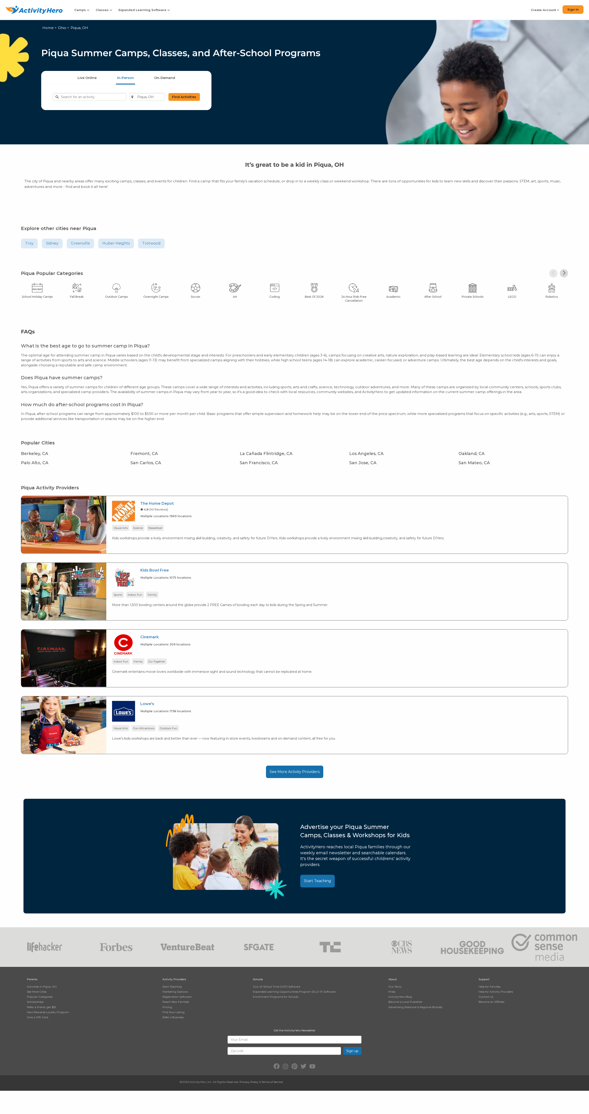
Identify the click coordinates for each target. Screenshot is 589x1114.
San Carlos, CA (145, 462)
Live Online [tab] (87, 78)
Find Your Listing (173, 1012)
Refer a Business (173, 1017)
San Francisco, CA (259, 462)
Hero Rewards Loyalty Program (48, 1012)
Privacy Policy (249, 1082)
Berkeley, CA (34, 453)
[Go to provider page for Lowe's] (123, 712)
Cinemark (149, 637)
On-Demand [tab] (164, 78)
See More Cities (36, 991)
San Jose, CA (362, 462)
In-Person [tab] (125, 78)
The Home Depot (157, 503)
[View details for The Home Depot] (63, 524)
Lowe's (147, 704)
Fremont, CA (144, 453)
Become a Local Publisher (405, 1001)
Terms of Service (272, 1082)
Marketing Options (175, 991)
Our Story (395, 986)
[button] (553, 273)
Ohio (62, 28)
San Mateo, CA (474, 462)
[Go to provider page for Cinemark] (123, 645)
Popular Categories (39, 996)
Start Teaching (317, 881)
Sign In (573, 9)
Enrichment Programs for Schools (275, 996)
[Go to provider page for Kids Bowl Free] (123, 578)
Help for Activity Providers (496, 991)
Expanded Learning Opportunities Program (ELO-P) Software (294, 991)
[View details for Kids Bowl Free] (63, 591)
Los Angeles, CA (366, 453)
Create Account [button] (544, 10)
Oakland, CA (472, 453)
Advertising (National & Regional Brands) (415, 1007)
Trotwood (151, 243)
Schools (258, 979)
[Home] (34, 9)
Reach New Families (175, 1001)
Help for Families (489, 986)
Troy (29, 243)
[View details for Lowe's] (63, 724)
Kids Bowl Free (154, 570)
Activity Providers (174, 979)
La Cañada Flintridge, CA (266, 453)
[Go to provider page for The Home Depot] (123, 511)
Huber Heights (116, 243)
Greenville (80, 243)
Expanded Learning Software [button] (142, 10)
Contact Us (486, 996)
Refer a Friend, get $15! (41, 1007)
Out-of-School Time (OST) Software (276, 986)
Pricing (167, 1007)
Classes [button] (103, 10)
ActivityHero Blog (400, 996)
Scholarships (35, 1001)
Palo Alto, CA (34, 462)
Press (391, 991)
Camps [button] (80, 10)
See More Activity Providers (295, 772)
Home (48, 28)
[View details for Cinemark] (63, 658)
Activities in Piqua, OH (42, 986)
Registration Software (176, 996)
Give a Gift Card (37, 1017)
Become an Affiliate (491, 1001)
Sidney (52, 243)
